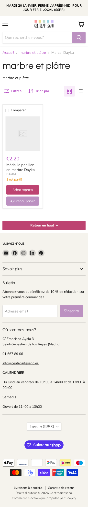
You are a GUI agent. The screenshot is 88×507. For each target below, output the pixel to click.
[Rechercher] (79, 37)
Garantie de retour (61, 488)
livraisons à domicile (28, 488)
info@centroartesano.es (20, 363)
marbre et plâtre (33, 53)
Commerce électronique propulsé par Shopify (44, 498)
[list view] (80, 91)
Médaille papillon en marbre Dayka (20, 167)
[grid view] (69, 91)
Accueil (8, 53)
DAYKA (11, 174)
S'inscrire (71, 311)
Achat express (22, 190)
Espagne (42, 426)
